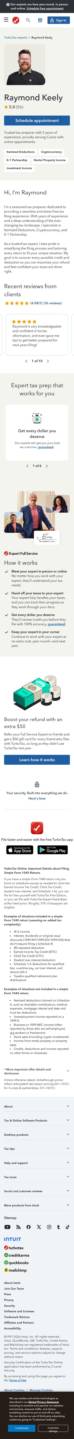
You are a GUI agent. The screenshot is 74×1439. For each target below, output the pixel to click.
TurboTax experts (15, 37)
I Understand (21, 1428)
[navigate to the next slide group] (48, 361)
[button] (37, 1072)
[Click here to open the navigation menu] (6, 20)
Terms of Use (17, 1380)
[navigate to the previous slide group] (26, 361)
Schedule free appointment (45, 8)
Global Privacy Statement (43, 1402)
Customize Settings (53, 1429)
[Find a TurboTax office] (40, 20)
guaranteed (45, 447)
